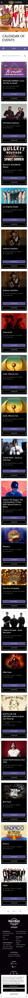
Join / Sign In (6, 944)
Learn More (14, 98)
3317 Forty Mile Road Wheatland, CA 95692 (13, 955)
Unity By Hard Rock (7, 942)
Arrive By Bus (6, 935)
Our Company (19, 937)
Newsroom (18, 940)
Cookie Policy (17, 983)
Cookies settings (14, 994)
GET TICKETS (14, 94)
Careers (18, 939)
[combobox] (14, 56)
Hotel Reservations (7, 933)
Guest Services (6, 931)
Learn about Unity (7, 946)
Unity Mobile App (20, 931)
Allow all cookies (14, 986)
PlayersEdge (19, 946)
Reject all (14, 990)
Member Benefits (7, 948)
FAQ (4, 937)
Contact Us (5, 939)
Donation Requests (20, 944)
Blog (17, 942)
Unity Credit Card (20, 933)
